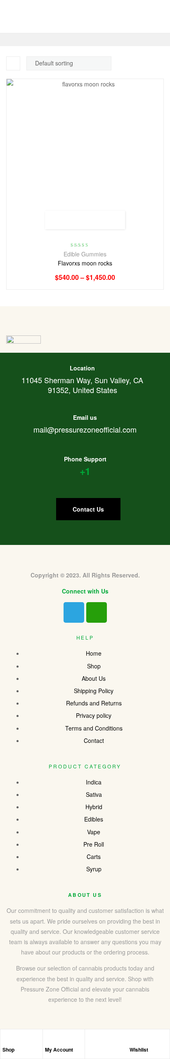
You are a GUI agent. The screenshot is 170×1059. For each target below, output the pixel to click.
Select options (57, 220)
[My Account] (49, 1040)
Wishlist (139, 1049)
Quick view (113, 220)
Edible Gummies (85, 254)
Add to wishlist (75, 220)
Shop (8, 1049)
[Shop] (6, 1040)
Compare (94, 220)
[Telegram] (74, 612)
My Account (59, 1049)
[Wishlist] (134, 1040)
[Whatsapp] (96, 612)
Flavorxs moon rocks (85, 263)
